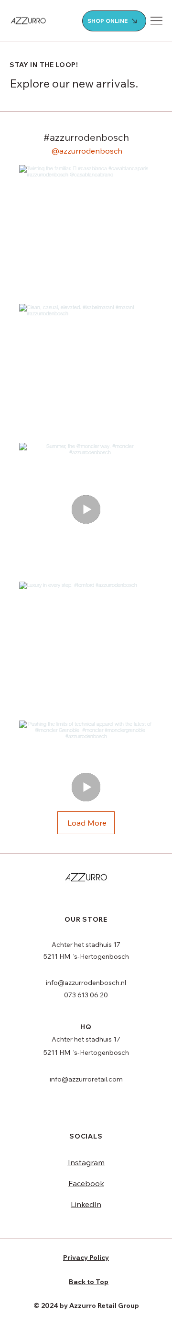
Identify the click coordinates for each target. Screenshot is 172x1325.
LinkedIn (86, 1204)
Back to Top (88, 1281)
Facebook (86, 1183)
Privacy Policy (86, 1257)
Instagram (86, 1162)
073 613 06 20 (86, 995)
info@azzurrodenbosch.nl (86, 982)
